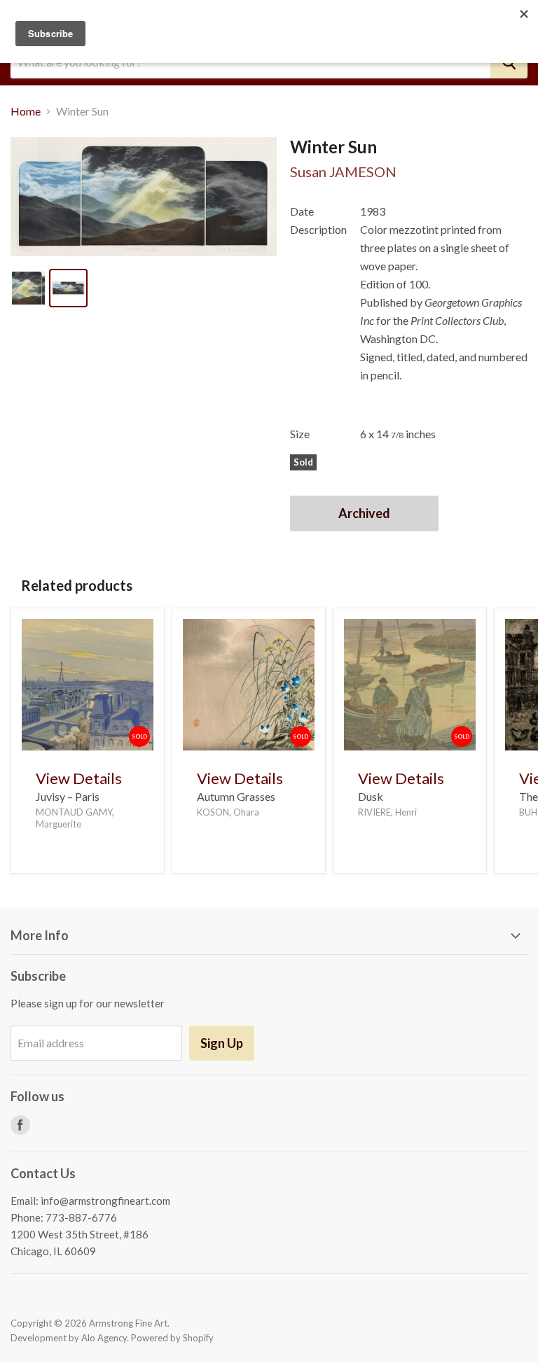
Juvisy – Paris (67, 796)
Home (26, 111)
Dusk (370, 796)
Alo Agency (104, 1337)
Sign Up (221, 1043)
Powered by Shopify (172, 1337)
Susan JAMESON (343, 171)
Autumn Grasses (236, 796)
